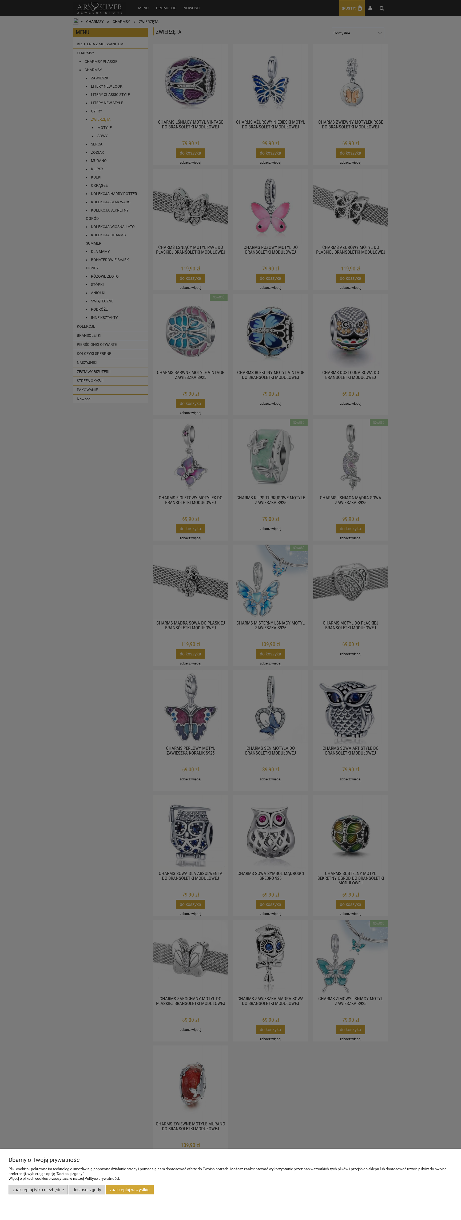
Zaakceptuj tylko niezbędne (38, 1189)
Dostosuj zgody (87, 1189)
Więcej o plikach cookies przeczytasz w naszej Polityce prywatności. (64, 1178)
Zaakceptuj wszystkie (130, 1189)
